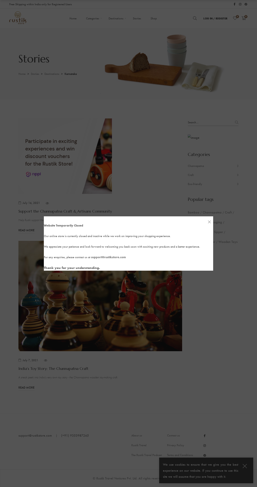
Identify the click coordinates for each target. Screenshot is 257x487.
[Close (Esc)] (209, 222)
